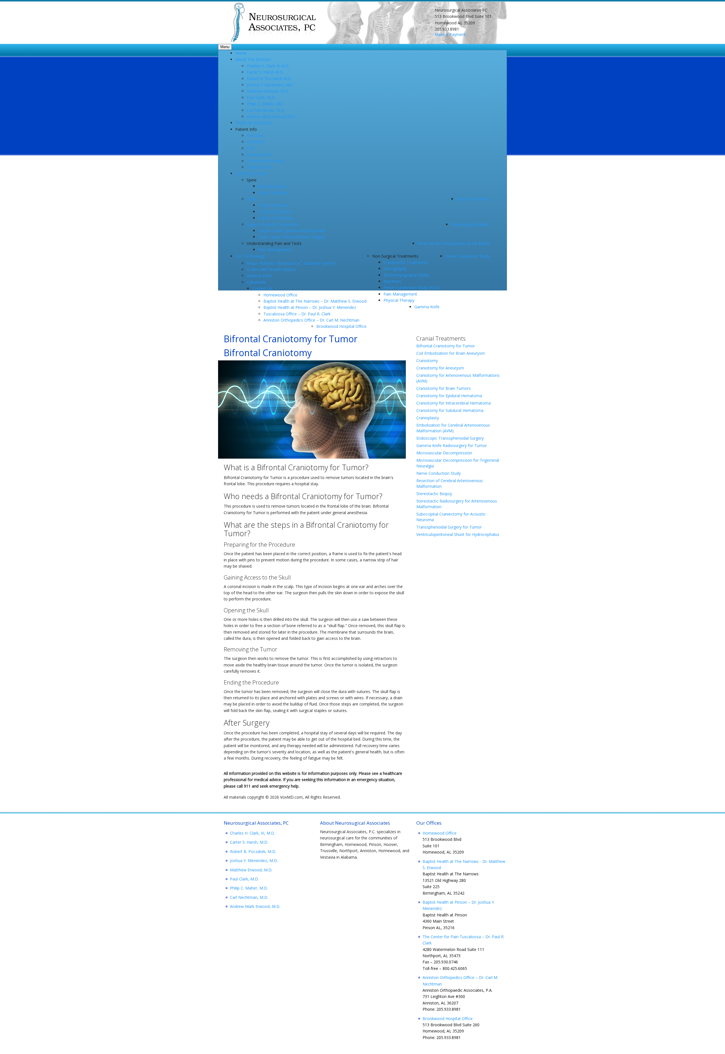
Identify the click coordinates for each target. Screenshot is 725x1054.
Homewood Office (440, 833)
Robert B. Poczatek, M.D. (253, 851)
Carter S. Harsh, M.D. (249, 842)
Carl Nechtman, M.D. (249, 897)
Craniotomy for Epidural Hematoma (449, 395)
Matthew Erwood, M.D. (251, 870)
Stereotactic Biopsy (434, 493)
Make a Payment (450, 34)
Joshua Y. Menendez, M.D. (254, 860)
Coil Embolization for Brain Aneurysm (450, 353)
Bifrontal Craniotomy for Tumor (445, 346)
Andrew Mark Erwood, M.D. (255, 906)
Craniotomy (427, 360)
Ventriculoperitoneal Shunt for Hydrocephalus (457, 534)
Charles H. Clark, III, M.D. (252, 833)
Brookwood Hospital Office (448, 1018)
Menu (224, 47)
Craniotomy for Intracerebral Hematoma (453, 403)
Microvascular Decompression (444, 453)
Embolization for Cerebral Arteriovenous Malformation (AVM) (453, 427)
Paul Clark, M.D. (244, 879)
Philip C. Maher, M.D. (249, 888)
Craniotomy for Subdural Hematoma (449, 410)
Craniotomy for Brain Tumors (443, 388)
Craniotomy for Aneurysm (440, 368)
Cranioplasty (427, 417)
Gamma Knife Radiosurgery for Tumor (451, 445)
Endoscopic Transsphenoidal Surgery (450, 438)
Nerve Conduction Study (438, 473)
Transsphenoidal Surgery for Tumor (449, 527)
